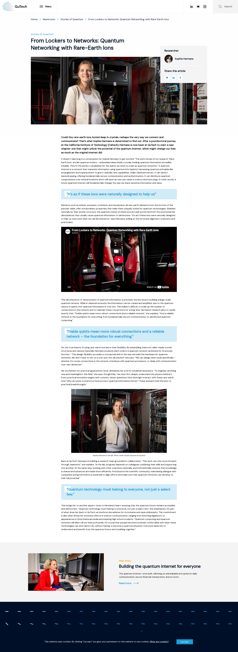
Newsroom (49, 19)
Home (34, 19)
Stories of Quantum (71, 19)
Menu (48, 6)
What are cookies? (159, 641)
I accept (185, 641)
